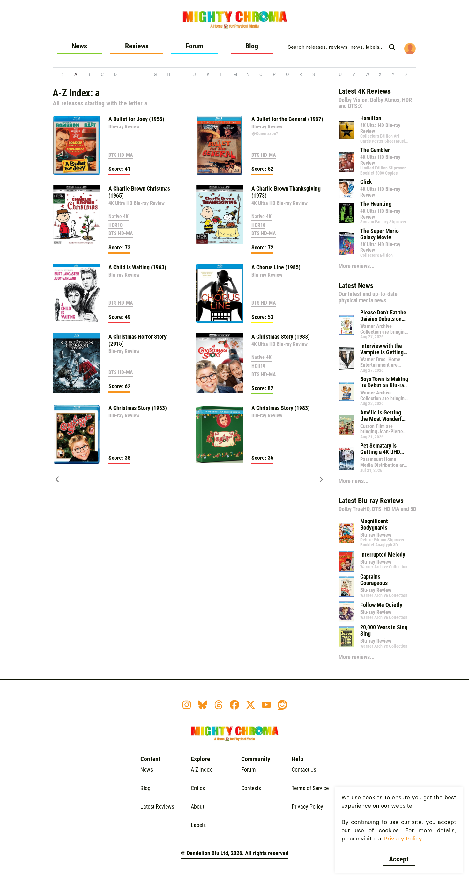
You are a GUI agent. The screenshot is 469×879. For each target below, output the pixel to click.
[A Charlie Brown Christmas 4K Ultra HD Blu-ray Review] (76, 214)
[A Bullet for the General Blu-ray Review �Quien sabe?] (219, 145)
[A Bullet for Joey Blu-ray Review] (76, 145)
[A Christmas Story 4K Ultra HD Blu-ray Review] (219, 363)
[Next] (321, 483)
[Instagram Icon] (186, 705)
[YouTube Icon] (266, 705)
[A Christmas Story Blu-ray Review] (76, 434)
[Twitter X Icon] (250, 705)
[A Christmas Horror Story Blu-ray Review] (76, 363)
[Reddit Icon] (282, 705)
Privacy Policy (402, 838)
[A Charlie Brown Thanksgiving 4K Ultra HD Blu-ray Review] (219, 214)
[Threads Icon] (218, 705)
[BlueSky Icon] (202, 705)
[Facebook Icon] (234, 705)
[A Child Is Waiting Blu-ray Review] (76, 293)
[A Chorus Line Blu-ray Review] (219, 293)
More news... (353, 481)
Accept (399, 859)
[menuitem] (79, 48)
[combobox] (334, 46)
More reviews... (357, 266)
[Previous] (57, 483)
